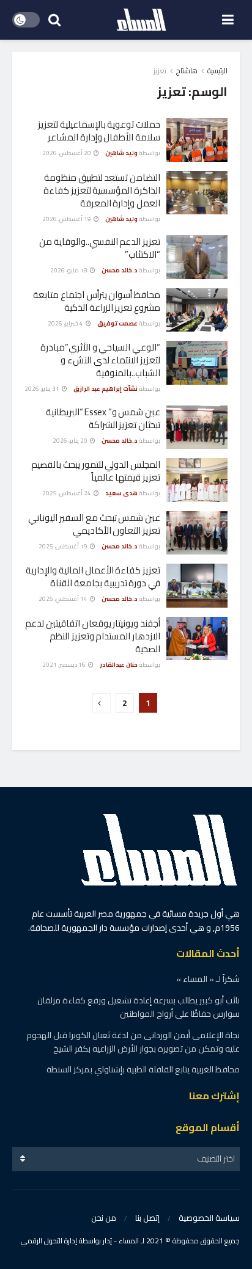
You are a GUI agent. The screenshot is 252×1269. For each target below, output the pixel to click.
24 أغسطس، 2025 (67, 493)
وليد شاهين (121, 153)
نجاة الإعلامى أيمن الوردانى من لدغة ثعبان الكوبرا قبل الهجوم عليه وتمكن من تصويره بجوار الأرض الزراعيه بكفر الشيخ (133, 1041)
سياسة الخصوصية (209, 1217)
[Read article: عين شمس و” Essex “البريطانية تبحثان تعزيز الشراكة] (197, 427)
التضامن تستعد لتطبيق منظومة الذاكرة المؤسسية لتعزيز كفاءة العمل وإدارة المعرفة (101, 190)
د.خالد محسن (120, 270)
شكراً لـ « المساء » (208, 979)
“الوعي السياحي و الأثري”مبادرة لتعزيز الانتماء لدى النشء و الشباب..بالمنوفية (100, 360)
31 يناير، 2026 (42, 389)
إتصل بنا (147, 1217)
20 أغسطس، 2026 (67, 153)
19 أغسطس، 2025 (64, 546)
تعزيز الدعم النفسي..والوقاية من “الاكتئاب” (99, 248)
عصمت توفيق (117, 323)
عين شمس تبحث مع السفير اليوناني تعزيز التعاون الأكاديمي (94, 524)
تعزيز (160, 71)
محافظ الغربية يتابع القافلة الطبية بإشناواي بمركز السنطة (143, 1069)
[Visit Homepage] (141, 20)
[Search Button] (54, 20)
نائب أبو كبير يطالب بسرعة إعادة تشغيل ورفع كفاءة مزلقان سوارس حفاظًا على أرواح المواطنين (138, 1007)
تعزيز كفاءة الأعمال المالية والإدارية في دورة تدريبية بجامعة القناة (93, 576)
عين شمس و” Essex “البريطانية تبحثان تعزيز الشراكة (103, 418)
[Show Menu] (228, 20)
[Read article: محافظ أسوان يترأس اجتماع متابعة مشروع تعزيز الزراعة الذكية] (197, 310)
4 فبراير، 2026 (66, 323)
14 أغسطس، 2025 (64, 599)
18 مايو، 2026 (69, 270)
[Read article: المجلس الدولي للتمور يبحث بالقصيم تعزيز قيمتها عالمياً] (197, 480)
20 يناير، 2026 (71, 440)
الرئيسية (217, 71)
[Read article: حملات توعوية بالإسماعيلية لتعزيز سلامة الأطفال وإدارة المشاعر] (197, 140)
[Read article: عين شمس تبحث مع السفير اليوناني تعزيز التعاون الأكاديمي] (197, 533)
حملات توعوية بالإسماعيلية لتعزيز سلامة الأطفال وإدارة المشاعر (99, 130)
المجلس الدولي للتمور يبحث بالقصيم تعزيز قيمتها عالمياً (95, 471)
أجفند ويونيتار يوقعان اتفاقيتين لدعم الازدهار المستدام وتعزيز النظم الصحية (92, 636)
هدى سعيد (121, 493)
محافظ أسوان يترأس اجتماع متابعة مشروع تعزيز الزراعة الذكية (96, 301)
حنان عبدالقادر (119, 665)
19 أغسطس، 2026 (67, 219)
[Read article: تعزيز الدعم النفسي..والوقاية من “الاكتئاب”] (197, 257)
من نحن (103, 1217)
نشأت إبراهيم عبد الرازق (105, 389)
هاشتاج (187, 71)
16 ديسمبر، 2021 (64, 665)
